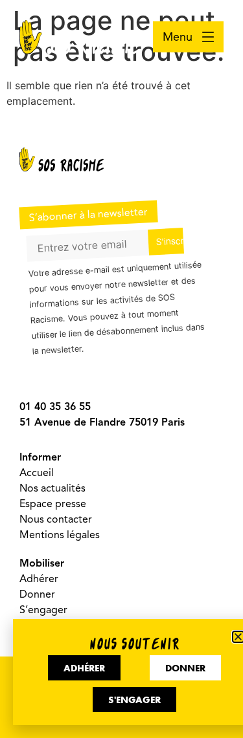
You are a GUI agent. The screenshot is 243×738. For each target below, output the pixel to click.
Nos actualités (52, 488)
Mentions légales (59, 534)
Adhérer (38, 578)
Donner (37, 594)
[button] (238, 637)
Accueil (36, 472)
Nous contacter (55, 519)
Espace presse (52, 503)
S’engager (43, 609)
